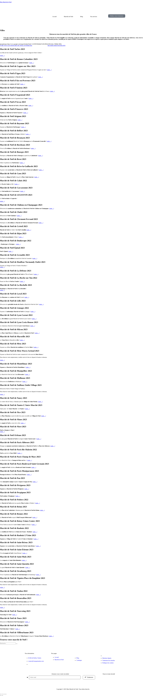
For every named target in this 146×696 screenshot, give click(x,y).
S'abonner (90, 677)
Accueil (54, 16)
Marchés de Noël (68, 16)
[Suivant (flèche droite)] (2, 695)
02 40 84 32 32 (32, 664)
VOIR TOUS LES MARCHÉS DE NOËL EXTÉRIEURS (16, 45)
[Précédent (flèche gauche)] (0, 695)
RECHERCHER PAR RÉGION (56, 45)
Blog (81, 16)
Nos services (93, 16)
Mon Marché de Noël (5, 2)
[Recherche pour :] (8, 643)
